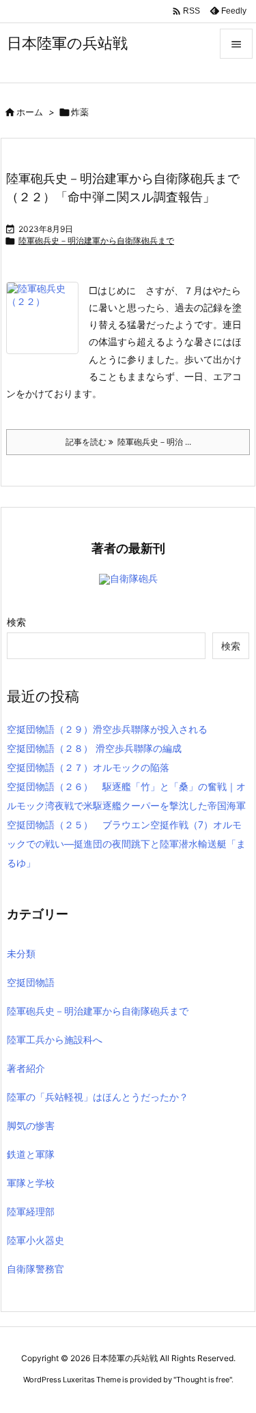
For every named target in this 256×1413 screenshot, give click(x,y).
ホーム (29, 111)
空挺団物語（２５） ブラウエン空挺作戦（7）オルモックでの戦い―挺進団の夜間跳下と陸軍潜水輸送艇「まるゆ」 (126, 844)
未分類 (21, 953)
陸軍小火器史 (35, 1240)
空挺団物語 (31, 982)
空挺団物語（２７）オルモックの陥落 (88, 767)
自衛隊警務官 (35, 1268)
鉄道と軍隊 (31, 1154)
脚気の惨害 (31, 1125)
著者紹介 (26, 1068)
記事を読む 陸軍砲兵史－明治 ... (128, 442)
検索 (16, 622)
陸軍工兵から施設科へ (54, 1039)
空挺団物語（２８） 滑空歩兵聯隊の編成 (94, 748)
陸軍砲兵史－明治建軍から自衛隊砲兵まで (96, 240)
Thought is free (202, 1379)
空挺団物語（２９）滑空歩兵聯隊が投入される (107, 729)
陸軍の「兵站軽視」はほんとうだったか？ (97, 1097)
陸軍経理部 (31, 1211)
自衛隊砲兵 (134, 578)
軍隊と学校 (31, 1183)
